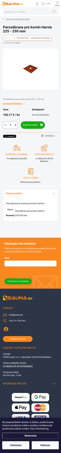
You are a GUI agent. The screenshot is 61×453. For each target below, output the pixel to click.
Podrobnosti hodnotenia (40, 38)
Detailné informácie (12, 104)
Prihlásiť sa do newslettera (18, 281)
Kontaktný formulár (18, 339)
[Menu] (57, 3)
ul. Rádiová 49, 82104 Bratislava (18, 366)
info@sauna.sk (16, 315)
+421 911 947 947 (17, 321)
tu (47, 428)
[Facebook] (5, 328)
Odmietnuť (15, 445)
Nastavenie (31, 435)
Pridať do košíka (30, 125)
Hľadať (54, 12)
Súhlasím (45, 445)
